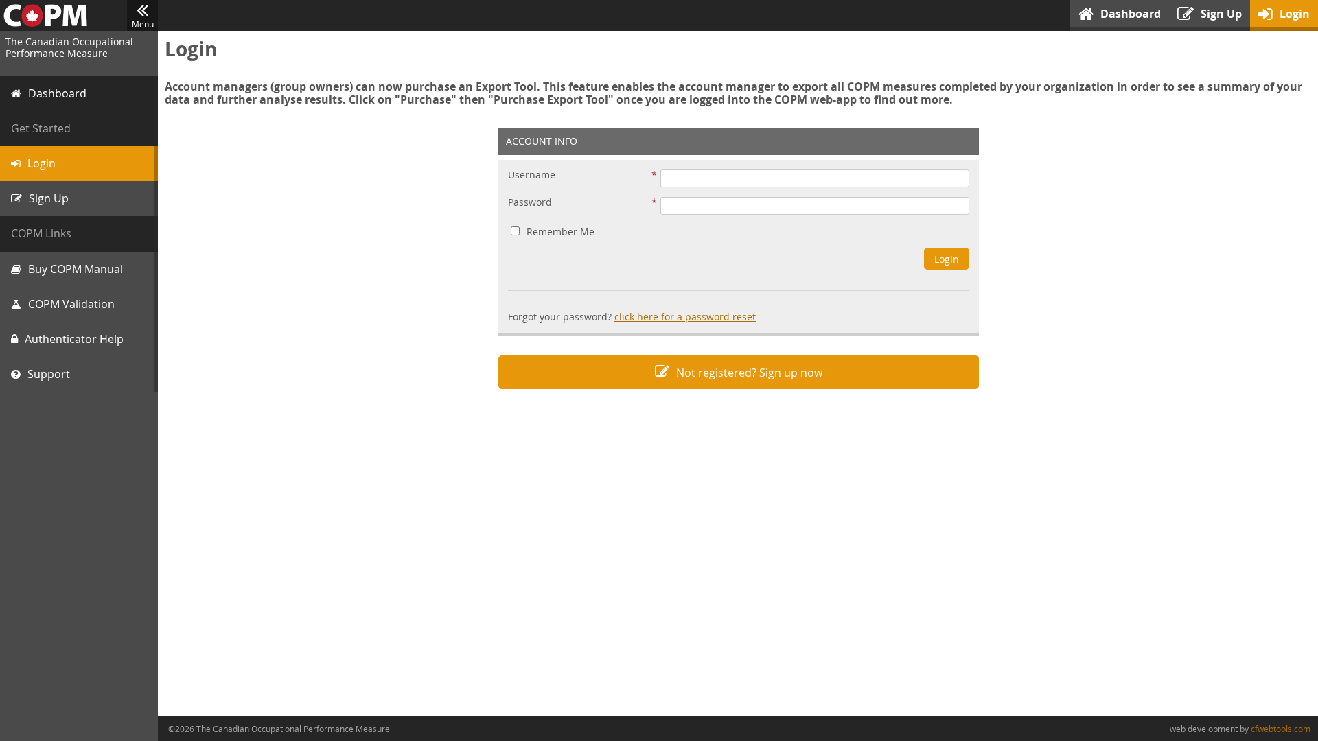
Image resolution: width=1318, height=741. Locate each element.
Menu (143, 24)
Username (531, 175)
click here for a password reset (685, 316)
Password (530, 203)
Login (946, 259)
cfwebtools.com (1280, 728)
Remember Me (560, 231)
